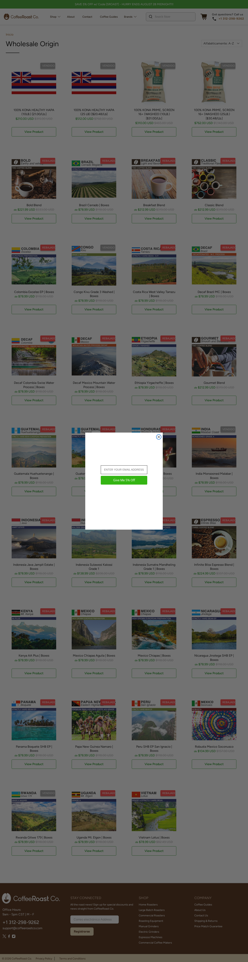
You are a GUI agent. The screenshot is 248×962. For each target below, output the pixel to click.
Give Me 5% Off (124, 480)
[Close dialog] (158, 437)
